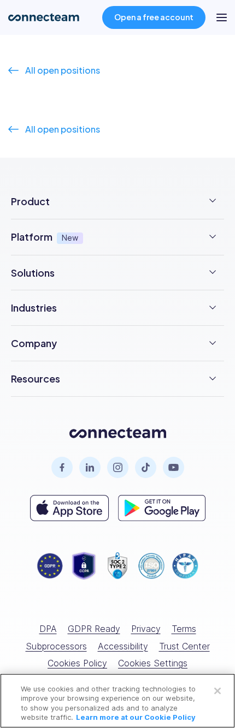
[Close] (217, 691)
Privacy (146, 628)
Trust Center (184, 646)
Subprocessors (56, 646)
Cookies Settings (152, 663)
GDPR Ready (94, 628)
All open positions (62, 70)
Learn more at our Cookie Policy (136, 717)
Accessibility (123, 646)
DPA (48, 628)
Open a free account (153, 17)
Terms (184, 628)
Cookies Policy (77, 663)
